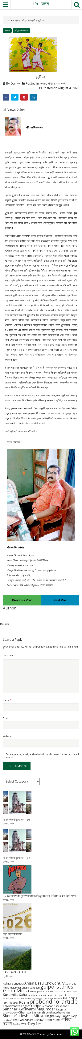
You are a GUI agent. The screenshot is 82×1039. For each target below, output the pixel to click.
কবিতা (67, 1019)
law (40, 995)
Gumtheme (55, 1034)
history (33, 991)
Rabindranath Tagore (16, 1006)
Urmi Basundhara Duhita (27, 1020)
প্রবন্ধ (17, 20)
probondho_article (54, 1001)
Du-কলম (41, 3)
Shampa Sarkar (30, 1012)
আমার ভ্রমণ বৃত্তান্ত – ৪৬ (16, 819)
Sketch (9, 1015)
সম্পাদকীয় (26, 1023)
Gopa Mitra (16, 990)
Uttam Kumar (52, 1020)
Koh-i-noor (72, 991)
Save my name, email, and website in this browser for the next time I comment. (41, 756)
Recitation (47, 1006)
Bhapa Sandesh (31, 987)
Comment (8, 655)
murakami (8, 998)
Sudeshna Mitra (29, 1015)
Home (9, 20)
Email (6, 718)
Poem (24, 1002)
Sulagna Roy (52, 1016)
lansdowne (32, 995)
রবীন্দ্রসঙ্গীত (16, 1024)
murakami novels (22, 998)
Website (7, 736)
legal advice (48, 995)
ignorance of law (45, 991)
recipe (36, 1005)
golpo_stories (56, 986)
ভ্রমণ (7, 1023)
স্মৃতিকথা (37, 1023)
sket (68, 1012)
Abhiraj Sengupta (13, 983)
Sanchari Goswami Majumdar (29, 1009)
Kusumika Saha (15, 994)
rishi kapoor (61, 1006)
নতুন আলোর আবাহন (12, 934)
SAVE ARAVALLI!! (14, 972)
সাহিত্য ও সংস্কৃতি (28, 20)
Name (7, 700)
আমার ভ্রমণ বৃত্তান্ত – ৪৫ (16, 857)
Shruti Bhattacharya (53, 1012)
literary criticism (63, 995)
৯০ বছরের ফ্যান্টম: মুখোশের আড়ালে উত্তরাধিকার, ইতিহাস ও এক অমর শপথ (39, 896)
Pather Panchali (10, 1002)
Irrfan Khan (60, 991)
